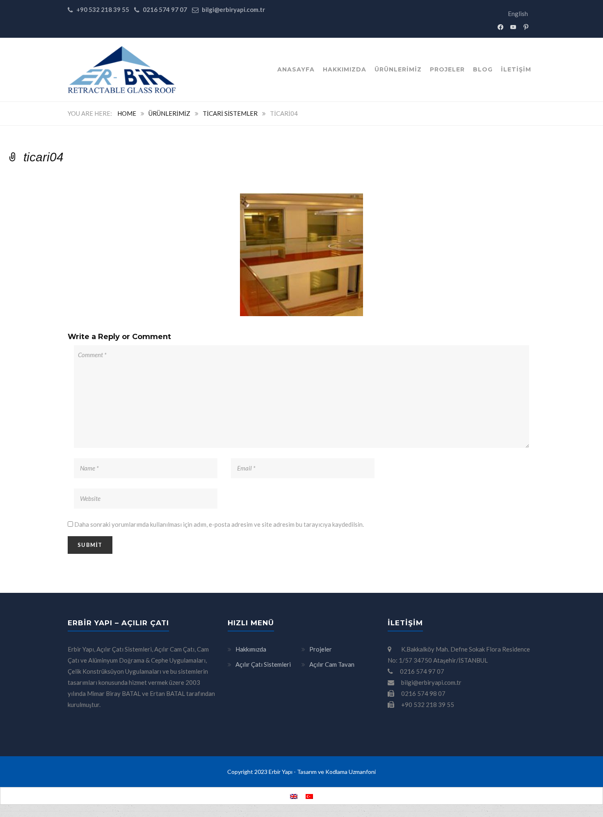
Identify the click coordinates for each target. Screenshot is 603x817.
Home (126, 113)
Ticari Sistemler (230, 113)
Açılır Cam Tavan (331, 664)
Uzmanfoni (362, 771)
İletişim (516, 69)
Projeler (447, 69)
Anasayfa (296, 69)
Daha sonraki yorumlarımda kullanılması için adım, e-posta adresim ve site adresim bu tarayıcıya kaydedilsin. (219, 524)
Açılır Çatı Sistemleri (263, 664)
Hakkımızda (344, 69)
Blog (483, 69)
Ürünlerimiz (398, 69)
